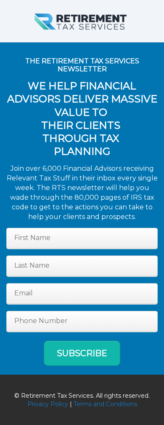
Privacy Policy (47, 404)
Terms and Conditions (105, 404)
